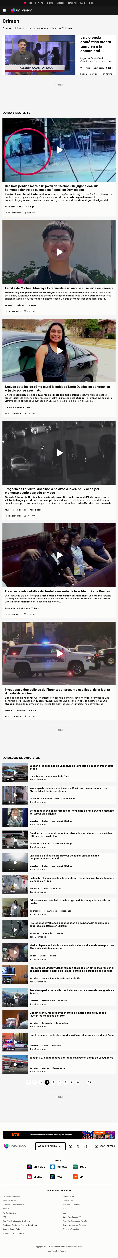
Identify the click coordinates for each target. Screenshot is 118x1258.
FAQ (4, 1217)
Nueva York (36, 798)
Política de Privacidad (11, 1197)
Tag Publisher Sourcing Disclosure (16, 1221)
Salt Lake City (59, 1000)
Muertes (9, 510)
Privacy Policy (68, 1197)
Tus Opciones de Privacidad (14, 1233)
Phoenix (9, 305)
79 (89, 1082)
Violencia (85, 68)
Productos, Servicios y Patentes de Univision (20, 1225)
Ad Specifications (9, 1213)
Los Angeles (50, 911)
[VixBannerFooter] (59, 1135)
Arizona (21, 305)
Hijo (32, 206)
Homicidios (69, 798)
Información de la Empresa (13, 1205)
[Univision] (21, 10)
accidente (65, 911)
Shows (50, 3)
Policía (32, 710)
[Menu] (4, 10)
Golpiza (49, 933)
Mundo (33, 888)
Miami (45, 1045)
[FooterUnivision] (15, 1146)
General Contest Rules (11, 1229)
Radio (82, 3)
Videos (35, 608)
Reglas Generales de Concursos (75, 1225)
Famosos (60, 3)
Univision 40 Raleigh (105, 68)
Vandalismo (59, 1068)
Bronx (48, 843)
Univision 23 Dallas (62, 821)
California (35, 911)
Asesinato (10, 206)
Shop (91, 3)
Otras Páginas (47, 1146)
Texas (28, 407)
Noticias (39, 3)
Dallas (8, 407)
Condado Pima (61, 776)
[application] (40, 55)
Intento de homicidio (68, 978)
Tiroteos (21, 510)
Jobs (64, 1209)
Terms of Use (68, 1201)
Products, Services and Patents (75, 1221)
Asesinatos (35, 510)
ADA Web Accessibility (71, 1205)
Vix (30, 3)
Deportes (72, 3)
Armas (45, 1000)
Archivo (6, 1209)
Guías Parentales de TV (72, 1217)
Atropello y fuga (63, 843)
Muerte (23, 206)
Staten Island (52, 798)
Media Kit (66, 1213)
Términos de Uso (9, 1201)
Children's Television (71, 1229)
